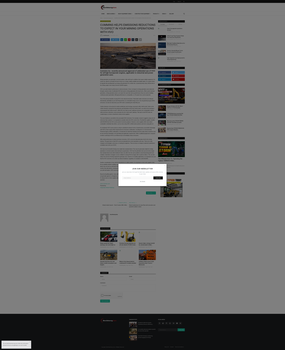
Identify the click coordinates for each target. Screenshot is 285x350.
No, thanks (142, 181)
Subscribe (158, 178)
